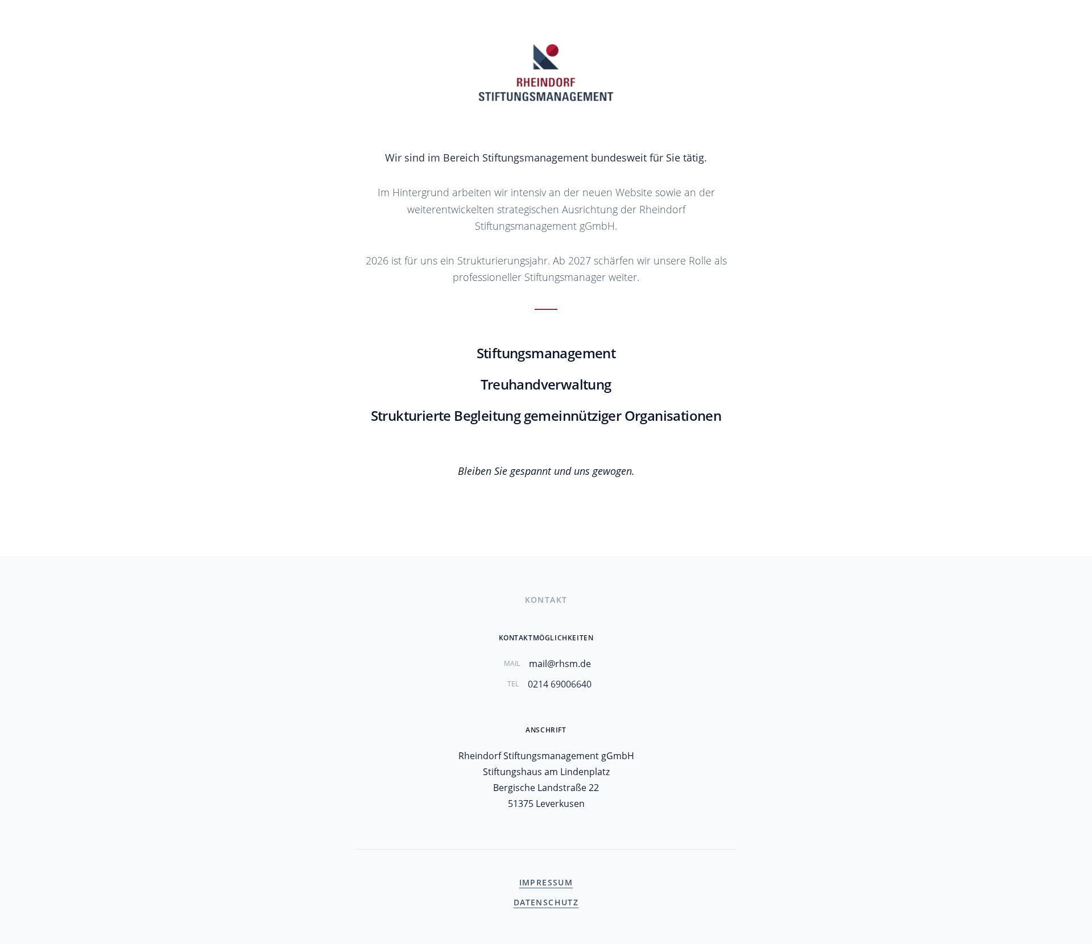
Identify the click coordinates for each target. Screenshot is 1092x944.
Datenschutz (546, 902)
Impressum (546, 882)
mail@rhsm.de (560, 663)
